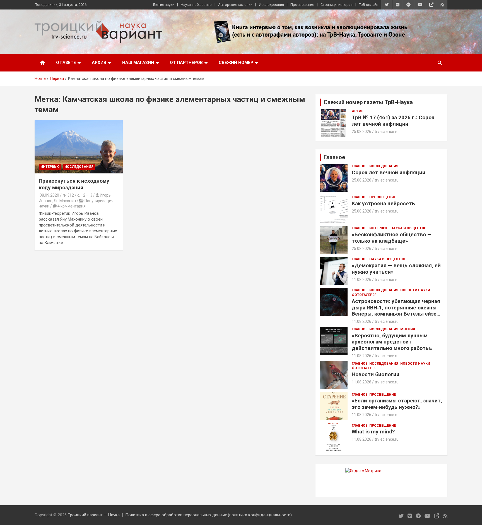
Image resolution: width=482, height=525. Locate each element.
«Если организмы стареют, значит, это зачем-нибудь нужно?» (397, 403)
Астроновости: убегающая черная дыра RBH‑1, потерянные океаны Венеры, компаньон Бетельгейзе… (396, 307)
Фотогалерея (364, 295)
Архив (99, 62)
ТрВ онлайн (368, 5)
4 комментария (71, 206)
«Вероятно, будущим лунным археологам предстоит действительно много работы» (392, 342)
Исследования (271, 5)
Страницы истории (336, 5)
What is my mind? (373, 431)
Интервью (50, 167)
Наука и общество (196, 5)
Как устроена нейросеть (383, 203)
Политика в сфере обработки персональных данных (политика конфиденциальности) (208, 514)
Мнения (407, 329)
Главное (359, 166)
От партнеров (186, 62)
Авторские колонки (235, 5)
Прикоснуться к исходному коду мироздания (74, 184)
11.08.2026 (361, 279)
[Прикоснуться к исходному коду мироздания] (78, 146)
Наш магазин (138, 62)
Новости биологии (375, 374)
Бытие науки (163, 5)
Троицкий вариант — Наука (94, 514)
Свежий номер (236, 62)
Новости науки (415, 290)
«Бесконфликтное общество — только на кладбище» (392, 237)
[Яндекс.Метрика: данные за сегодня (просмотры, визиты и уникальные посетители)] (363, 471)
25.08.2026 (361, 131)
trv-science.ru (387, 131)
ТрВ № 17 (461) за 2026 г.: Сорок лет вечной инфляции (393, 120)
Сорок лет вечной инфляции (388, 172)
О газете (66, 62)
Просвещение (302, 5)
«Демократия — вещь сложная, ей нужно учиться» (396, 268)
